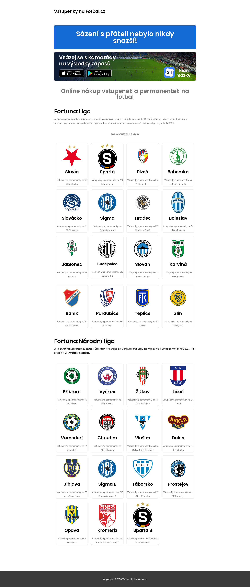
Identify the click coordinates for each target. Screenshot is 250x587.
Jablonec (72, 264)
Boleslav (178, 218)
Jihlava (72, 484)
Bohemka (178, 172)
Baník (72, 313)
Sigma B (107, 484)
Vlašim (142, 438)
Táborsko (142, 484)
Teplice (142, 313)
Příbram (72, 391)
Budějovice (107, 264)
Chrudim (107, 438)
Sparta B (142, 530)
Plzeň (142, 172)
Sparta (107, 172)
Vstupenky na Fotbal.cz (79, 11)
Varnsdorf (72, 438)
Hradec (143, 218)
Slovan (142, 264)
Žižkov (143, 391)
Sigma (107, 218)
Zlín (178, 313)
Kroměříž (107, 530)
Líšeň (178, 391)
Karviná (178, 264)
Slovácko (72, 218)
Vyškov (107, 391)
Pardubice (107, 313)
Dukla (178, 438)
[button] (125, 37)
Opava (72, 530)
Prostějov (178, 484)
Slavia (72, 172)
